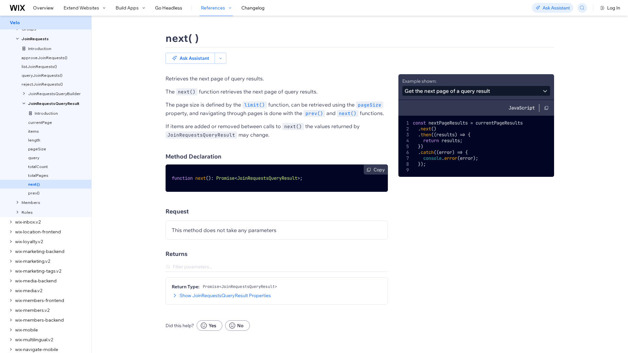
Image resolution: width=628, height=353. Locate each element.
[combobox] (476, 91)
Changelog (253, 8)
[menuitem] (45, 22)
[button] (190, 58)
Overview (43, 8)
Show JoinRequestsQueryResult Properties (225, 295)
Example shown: (419, 81)
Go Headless (168, 8)
